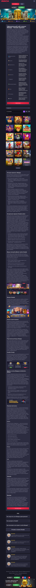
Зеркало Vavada (18, 103)
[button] (1, 14)
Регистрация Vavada (18, 508)
